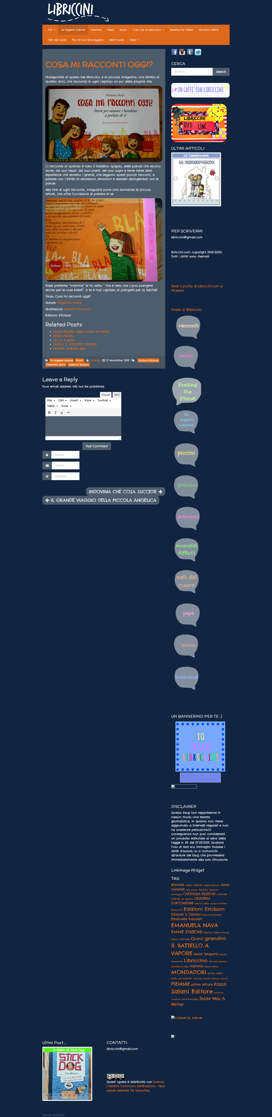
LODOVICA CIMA (180, 966)
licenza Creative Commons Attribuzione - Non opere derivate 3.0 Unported (136, 1086)
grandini (215, 938)
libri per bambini (218, 961)
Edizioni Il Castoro (186, 914)
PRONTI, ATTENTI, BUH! (69, 349)
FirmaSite (58, 1115)
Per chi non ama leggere (87, 39)
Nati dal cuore (57, 39)
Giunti (197, 938)
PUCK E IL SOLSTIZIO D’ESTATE (75, 344)
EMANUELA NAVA (194, 925)
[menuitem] (51, 400)
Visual (106, 394)
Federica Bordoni (77, 309)
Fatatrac (207, 932)
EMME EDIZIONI (186, 931)
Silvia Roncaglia (189, 999)
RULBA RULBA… (63, 336)
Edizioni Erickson (204, 909)
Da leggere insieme (73, 29)
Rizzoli (220, 984)
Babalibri (203, 889)
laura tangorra (206, 954)
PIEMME (180, 984)
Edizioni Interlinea (211, 914)
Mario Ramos (211, 966)
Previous (176, 178)
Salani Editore (192, 991)
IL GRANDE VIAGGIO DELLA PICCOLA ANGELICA (102, 500)
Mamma (96, 29)
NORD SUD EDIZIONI (181, 978)
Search (221, 72)
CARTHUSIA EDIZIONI (199, 894)
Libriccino (196, 960)
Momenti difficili (209, 29)
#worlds (177, 885)
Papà (111, 29)
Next (216, 178)
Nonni (123, 29)
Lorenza (95, 360)
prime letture (202, 984)
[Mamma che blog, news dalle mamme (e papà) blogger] (184, 789)
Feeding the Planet (181, 29)
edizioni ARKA (202, 903)
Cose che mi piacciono (147, 29)
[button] (49, 412)
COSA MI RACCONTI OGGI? (99, 64)
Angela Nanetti (211, 885)
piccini (224, 978)
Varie (133, 39)
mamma (196, 966)
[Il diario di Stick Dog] (67, 1076)
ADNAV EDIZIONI (193, 885)
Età (50, 29)
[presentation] (51, 400)
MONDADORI (188, 972)
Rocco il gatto (64, 340)
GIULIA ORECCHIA (180, 939)
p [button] (48, 438)
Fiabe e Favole (221, 932)
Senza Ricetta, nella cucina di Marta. (81, 331)
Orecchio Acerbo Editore (206, 978)
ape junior (192, 889)
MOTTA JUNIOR (215, 973)
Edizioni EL (176, 909)
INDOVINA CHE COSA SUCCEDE (124, 491)
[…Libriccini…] (76, 13)
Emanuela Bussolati (187, 919)
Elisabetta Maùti (69, 303)
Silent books (116, 39)
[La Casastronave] (196, 181)
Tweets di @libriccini (186, 310)
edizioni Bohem (218, 903)
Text (116, 394)
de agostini (187, 899)
